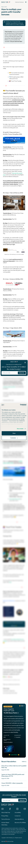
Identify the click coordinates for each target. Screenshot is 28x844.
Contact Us (17, 816)
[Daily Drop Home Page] (5, 2)
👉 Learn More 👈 (14, 754)
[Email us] (25, 809)
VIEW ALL (24, 761)
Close (14, 433)
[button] (26, 2)
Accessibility (18, 812)
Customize (13, 437)
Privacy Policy (4, 816)
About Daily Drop (5, 812)
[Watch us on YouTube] (2, 809)
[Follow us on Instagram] (17, 809)
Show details (20, 428)
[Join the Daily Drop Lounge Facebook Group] (10, 809)
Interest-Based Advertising (5, 824)
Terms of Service (5, 819)
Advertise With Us (19, 819)
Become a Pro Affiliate (20, 822)
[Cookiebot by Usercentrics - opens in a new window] (20, 405)
